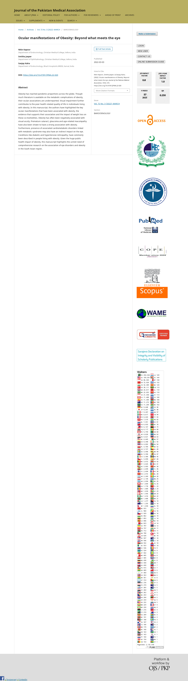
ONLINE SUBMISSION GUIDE (151, 62)
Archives (30, 29)
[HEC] (151, 166)
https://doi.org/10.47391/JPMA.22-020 (40, 75)
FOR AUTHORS (71, 15)
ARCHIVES (129, 15)
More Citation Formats (105, 90)
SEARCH (71, 20)
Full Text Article (104, 49)
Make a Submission (147, 34)
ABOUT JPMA (30, 15)
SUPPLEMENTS (36, 20)
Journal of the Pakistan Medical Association (49, 10)
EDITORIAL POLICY (51, 15)
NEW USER (143, 51)
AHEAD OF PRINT (113, 15)
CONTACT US (144, 56)
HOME (17, 15)
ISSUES (19, 20)
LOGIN (141, 46)
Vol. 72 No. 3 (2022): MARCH (48, 29)
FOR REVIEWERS (91, 15)
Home (20, 29)
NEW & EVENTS (56, 20)
